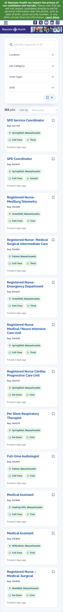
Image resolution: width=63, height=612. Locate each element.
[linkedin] (52, 22)
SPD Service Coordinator (25, 120)
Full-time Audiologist (23, 456)
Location (14, 54)
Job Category (17, 66)
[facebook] (35, 22)
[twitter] (41, 22)
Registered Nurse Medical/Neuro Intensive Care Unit (26, 329)
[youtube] (46, 22)
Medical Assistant (20, 495)
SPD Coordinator (19, 159)
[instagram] (57, 22)
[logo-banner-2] (32, 27)
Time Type (15, 76)
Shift (12, 87)
